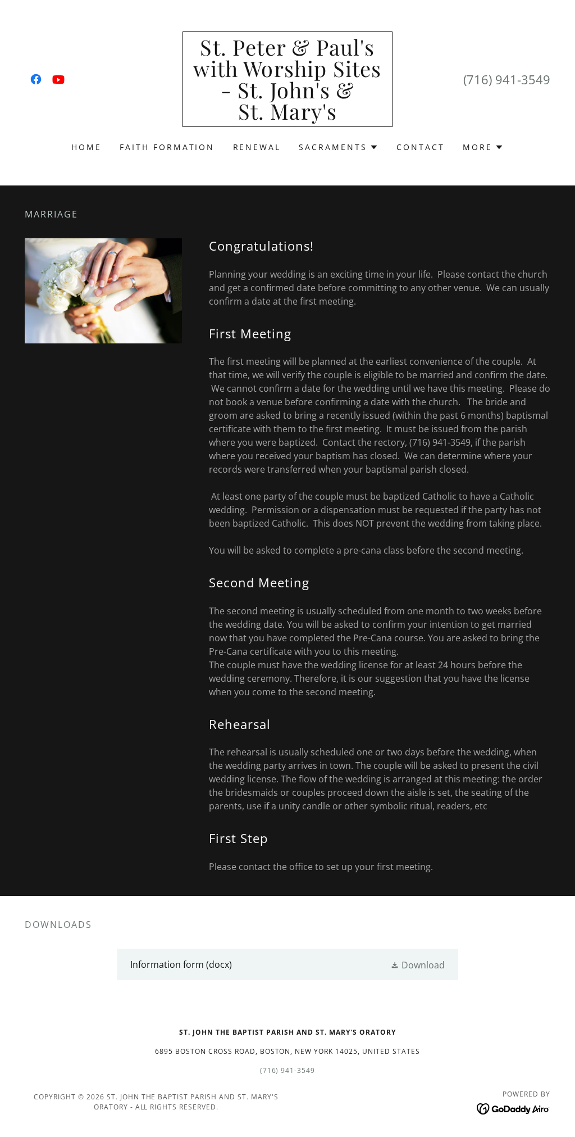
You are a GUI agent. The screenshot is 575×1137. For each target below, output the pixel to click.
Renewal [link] (257, 147)
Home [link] (86, 147)
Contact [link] (420, 147)
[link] (36, 79)
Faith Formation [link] (167, 147)
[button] (338, 147)
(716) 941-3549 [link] (506, 79)
